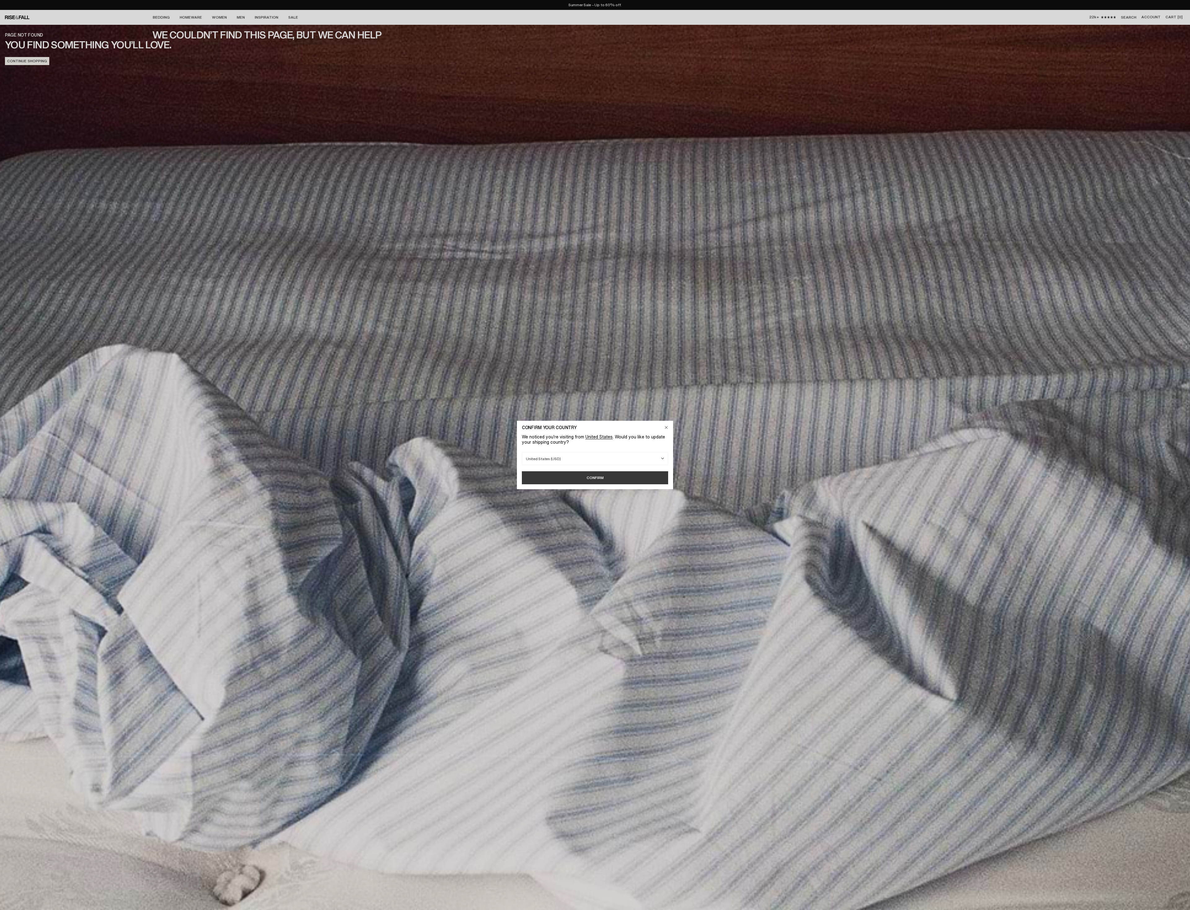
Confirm (595, 477)
